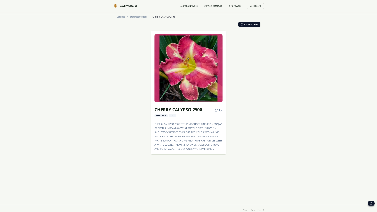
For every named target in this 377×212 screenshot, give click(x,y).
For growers (235, 6)
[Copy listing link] (220, 110)
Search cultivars (189, 6)
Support (261, 210)
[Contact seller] (371, 203)
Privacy (245, 210)
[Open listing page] (216, 110)
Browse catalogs (213, 6)
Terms (253, 210)
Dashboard (255, 5)
